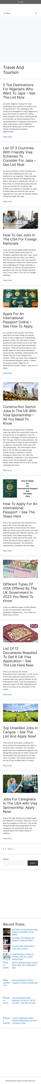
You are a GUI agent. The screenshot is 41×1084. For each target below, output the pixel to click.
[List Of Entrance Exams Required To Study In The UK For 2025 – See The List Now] (6, 1007)
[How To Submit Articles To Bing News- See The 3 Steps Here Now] (6, 970)
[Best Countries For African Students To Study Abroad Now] (6, 988)
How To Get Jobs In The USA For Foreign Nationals (20, 239)
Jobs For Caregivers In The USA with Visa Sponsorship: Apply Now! (20, 805)
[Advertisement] (20, 38)
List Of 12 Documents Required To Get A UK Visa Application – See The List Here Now (20, 656)
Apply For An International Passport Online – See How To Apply (18, 320)
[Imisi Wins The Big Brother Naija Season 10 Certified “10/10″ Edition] (6, 932)
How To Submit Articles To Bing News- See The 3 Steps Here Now (25, 965)
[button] (36, 13)
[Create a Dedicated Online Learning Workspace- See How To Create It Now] (6, 1025)
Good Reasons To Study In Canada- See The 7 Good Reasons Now (22, 956)
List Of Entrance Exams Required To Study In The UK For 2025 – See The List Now (23, 1000)
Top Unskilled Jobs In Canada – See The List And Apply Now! (20, 732)
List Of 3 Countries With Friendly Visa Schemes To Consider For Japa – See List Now (19, 156)
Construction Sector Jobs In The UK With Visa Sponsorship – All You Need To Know (19, 415)
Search (6, 859)
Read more (7, 137)
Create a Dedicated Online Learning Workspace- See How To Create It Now (24, 1020)
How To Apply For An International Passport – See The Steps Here (20, 510)
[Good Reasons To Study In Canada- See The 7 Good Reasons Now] (6, 957)
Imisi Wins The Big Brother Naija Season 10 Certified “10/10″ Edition (25, 931)
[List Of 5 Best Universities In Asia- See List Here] (6, 949)
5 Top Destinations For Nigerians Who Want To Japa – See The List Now (19, 91)
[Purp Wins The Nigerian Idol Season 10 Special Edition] (6, 941)
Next (11, 849)
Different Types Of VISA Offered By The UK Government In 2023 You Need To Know (20, 592)
